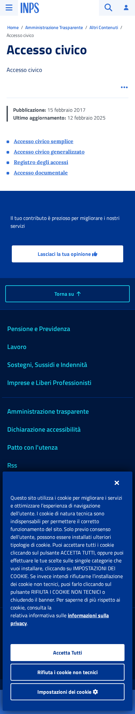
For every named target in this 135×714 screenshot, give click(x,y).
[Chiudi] (117, 482)
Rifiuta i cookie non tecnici (67, 672)
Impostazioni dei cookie (65, 692)
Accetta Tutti (67, 652)
